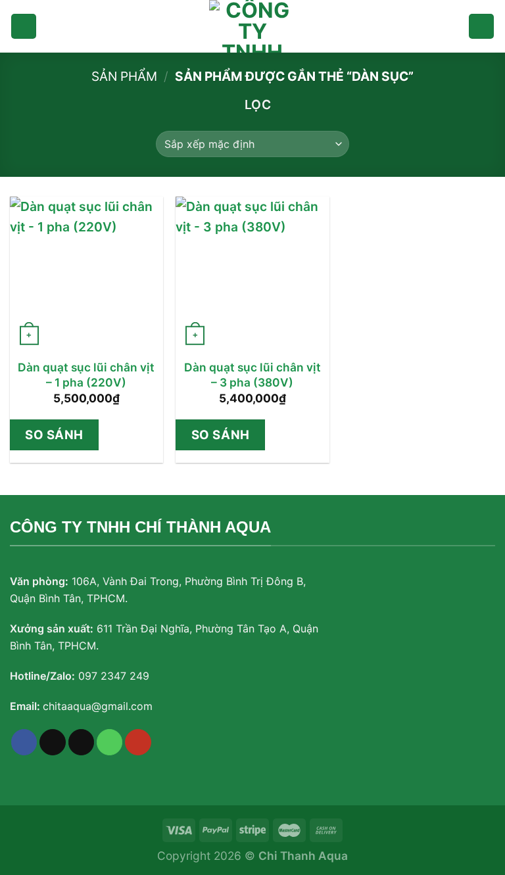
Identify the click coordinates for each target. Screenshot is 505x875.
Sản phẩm (124, 76)
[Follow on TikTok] (52, 742)
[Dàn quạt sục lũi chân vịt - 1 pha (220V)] (86, 273)
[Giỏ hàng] (481, 26)
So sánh (54, 434)
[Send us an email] (81, 742)
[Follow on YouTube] (138, 742)
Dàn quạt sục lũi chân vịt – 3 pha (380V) (252, 374)
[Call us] (110, 742)
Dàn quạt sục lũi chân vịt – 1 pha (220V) (86, 374)
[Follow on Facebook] (24, 742)
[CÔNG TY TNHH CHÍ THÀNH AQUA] (252, 26)
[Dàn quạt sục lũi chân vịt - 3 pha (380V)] (252, 273)
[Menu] (23, 26)
